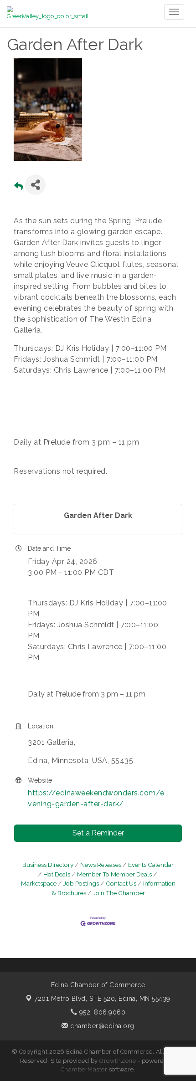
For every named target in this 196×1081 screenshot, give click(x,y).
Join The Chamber (119, 893)
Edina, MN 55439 (102, 998)
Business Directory (47, 864)
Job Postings (81, 883)
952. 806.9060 (101, 1012)
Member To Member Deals (114, 874)
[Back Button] (18, 187)
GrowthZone (117, 1060)
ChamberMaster (84, 1069)
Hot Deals (56, 874)
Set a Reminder (98, 833)
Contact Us (121, 883)
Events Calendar (151, 864)
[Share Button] (35, 184)
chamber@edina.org (101, 1026)
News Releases (100, 864)
